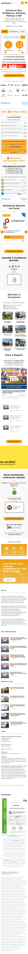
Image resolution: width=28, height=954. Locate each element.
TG (14, 486)
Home (2, 785)
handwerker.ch (13, 835)
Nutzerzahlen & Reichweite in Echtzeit (14, 75)
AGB (17, 873)
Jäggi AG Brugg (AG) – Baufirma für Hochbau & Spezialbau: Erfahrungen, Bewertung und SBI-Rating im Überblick (16, 417)
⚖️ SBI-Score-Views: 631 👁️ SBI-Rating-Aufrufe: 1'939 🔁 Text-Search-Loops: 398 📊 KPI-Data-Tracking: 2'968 (14, 171)
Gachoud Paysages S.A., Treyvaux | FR (11, 135)
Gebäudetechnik (7, 334)
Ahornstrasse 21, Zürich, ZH (10, 243)
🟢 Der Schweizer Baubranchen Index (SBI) (14, 62)
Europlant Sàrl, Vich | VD (8, 189)
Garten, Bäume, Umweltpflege (7, 322)
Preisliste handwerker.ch (18, 785)
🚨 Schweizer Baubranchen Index (14, 159)
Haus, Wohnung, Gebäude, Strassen (20, 322)
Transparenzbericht (6, 874)
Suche (23, 37)
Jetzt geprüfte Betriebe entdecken (14, 251)
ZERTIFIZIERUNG (14, 31)
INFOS (22, 31)
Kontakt (9, 579)
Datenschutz (5, 873)
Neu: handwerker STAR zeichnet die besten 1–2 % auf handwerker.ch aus (17, 688)
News (6, 785)
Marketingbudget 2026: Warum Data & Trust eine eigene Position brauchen (17, 697)
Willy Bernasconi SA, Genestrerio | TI (10, 125)
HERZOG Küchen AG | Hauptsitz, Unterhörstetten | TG (13, 132)
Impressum (12, 873)
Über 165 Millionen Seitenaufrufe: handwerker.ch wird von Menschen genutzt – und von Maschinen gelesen (18, 723)
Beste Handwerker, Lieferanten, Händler (14, 476)
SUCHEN (5, 31)
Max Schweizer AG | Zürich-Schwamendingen (12, 231)
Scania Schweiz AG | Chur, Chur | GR (10, 179)
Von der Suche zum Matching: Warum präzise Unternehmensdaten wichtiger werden (17, 705)
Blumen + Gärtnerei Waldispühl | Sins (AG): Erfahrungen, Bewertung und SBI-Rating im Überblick (16, 427)
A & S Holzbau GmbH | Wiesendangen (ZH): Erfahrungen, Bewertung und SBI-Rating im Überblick (15, 407)
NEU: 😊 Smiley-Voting (14, 111)
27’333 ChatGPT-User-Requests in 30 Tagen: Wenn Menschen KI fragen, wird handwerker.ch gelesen (17, 714)
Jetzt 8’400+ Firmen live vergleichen (14, 518)
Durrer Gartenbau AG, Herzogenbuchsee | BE (11, 193)
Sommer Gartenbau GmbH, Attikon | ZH (11, 122)
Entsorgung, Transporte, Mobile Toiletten (20, 349)
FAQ (9, 785)
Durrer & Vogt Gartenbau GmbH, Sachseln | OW (12, 186)
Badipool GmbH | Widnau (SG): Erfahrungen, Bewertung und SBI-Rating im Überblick (18, 673)
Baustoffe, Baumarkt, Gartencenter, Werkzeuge (20, 335)
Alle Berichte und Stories (14, 441)
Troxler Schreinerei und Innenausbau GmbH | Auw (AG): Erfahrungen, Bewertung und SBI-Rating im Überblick (13, 391)
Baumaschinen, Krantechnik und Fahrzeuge (7, 349)
